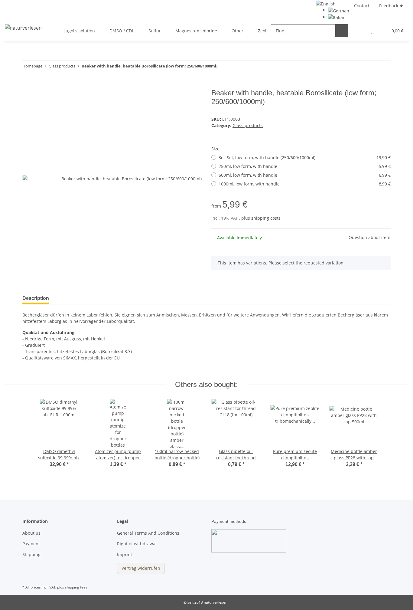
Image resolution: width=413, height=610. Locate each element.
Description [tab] (35, 298)
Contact (361, 5)
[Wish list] (371, 30)
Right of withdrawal (137, 543)
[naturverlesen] (23, 27)
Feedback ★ (391, 5)
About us (31, 533)
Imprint (124, 554)
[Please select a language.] (326, 3)
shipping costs (266, 218)
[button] (359, 30)
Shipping (31, 554)
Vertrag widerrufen (141, 568)
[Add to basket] (27, 85)
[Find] (341, 30)
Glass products (248, 125)
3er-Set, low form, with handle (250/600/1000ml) (305, 157)
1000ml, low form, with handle (305, 184)
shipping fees (76, 587)
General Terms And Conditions (148, 533)
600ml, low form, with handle (305, 175)
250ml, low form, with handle (305, 166)
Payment (31, 543)
